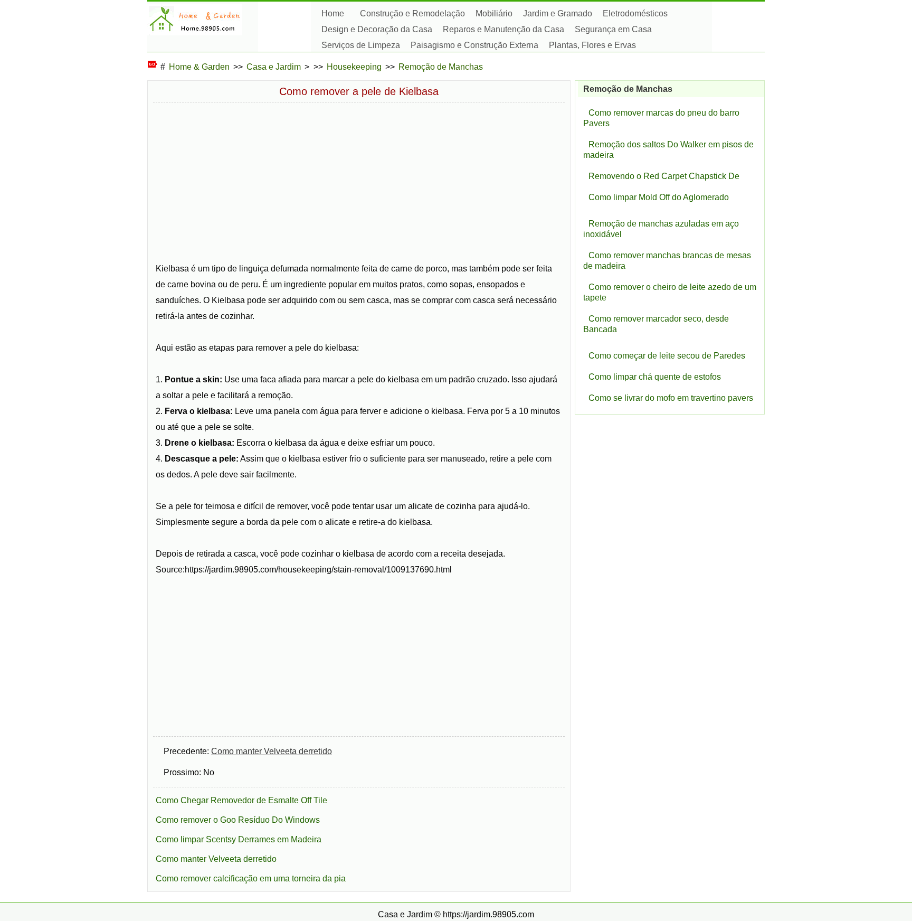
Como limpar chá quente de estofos (654, 376)
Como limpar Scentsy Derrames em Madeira (238, 839)
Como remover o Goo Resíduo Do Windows (238, 819)
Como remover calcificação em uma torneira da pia (251, 878)
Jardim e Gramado (557, 13)
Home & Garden (199, 66)
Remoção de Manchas (440, 66)
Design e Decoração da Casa (376, 29)
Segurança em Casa (613, 29)
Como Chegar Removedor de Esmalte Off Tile (241, 800)
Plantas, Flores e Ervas (592, 45)
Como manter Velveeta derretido (271, 751)
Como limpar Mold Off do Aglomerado (658, 197)
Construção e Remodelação (412, 13)
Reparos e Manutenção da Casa (503, 29)
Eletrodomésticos (635, 13)
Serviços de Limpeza (360, 45)
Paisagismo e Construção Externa (474, 45)
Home (332, 13)
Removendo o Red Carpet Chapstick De (663, 176)
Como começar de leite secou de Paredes (666, 355)
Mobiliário (494, 13)
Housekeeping (354, 66)
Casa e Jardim (273, 66)
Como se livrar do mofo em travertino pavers (670, 397)
